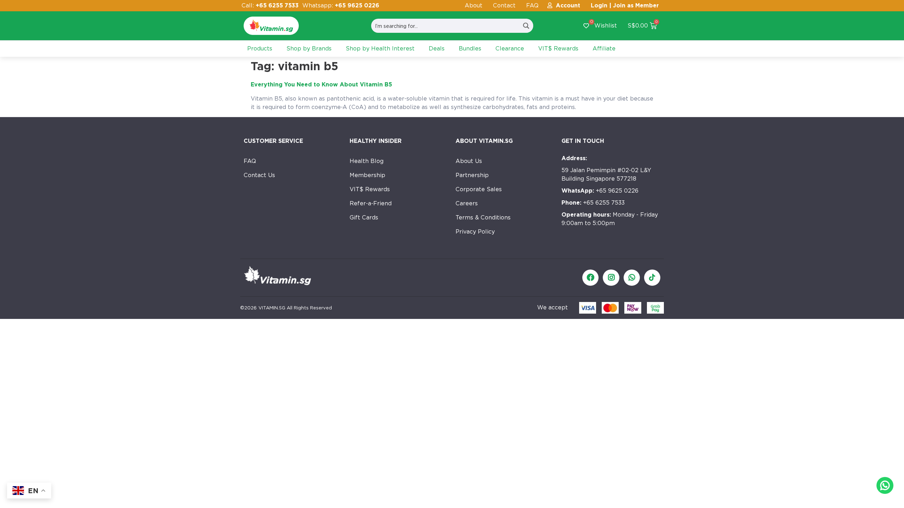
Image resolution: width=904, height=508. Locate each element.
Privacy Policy (475, 231)
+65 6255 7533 (593, 202)
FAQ (532, 5)
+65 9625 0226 (599, 190)
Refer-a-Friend (371, 203)
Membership (367, 175)
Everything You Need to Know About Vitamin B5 (321, 84)
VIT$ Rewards (370, 189)
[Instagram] (611, 278)
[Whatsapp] (632, 278)
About (473, 5)
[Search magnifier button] (526, 26)
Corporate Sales (479, 189)
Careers (467, 203)
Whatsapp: (340, 5)
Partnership (472, 175)
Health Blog (366, 161)
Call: (270, 5)
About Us (469, 161)
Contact (504, 5)
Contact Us (259, 175)
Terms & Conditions (483, 217)
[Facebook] (590, 278)
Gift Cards (364, 217)
